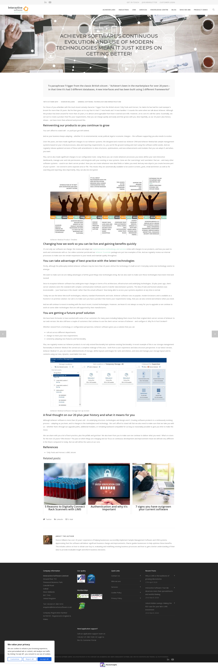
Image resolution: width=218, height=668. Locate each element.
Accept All (44, 659)
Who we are (116, 581)
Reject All (30, 659)
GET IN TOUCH (133, 2)
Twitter (48, 519)
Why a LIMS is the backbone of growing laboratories (157, 577)
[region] (29, 652)
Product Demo (201, 10)
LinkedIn (59, 519)
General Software (85, 102)
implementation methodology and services (109, 249)
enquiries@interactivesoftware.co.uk (57, 607)
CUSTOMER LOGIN (167, 2)
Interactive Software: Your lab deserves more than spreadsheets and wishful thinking (159, 591)
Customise (14, 659)
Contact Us (115, 576)
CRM (134, 10)
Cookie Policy (116, 592)
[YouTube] (50, 2)
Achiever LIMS (109, 10)
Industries (124, 10)
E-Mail (70, 519)
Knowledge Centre (159, 10)
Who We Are (185, 10)
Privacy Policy (116, 598)
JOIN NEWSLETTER (149, 2)
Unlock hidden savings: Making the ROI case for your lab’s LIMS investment (158, 606)
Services (143, 10)
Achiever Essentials (103, 252)
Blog (174, 10)
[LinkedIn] (45, 2)
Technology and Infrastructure (107, 102)
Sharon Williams (68, 102)
